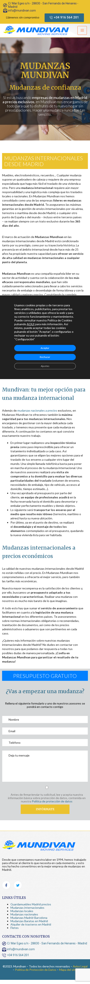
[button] (64, 17)
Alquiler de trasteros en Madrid (30, 924)
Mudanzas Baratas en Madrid (29, 921)
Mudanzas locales (21, 911)
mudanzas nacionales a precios (37, 410)
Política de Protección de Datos (35, 969)
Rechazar (45, 356)
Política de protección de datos (52, 801)
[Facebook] (6, 885)
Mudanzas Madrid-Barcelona (28, 917)
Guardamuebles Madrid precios (30, 904)
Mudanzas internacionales (27, 907)
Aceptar (45, 347)
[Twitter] (18, 885)
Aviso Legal (80, 966)
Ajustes (45, 365)
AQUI (31, 324)
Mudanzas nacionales (24, 914)
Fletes (14, 927)
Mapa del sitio (68, 969)
